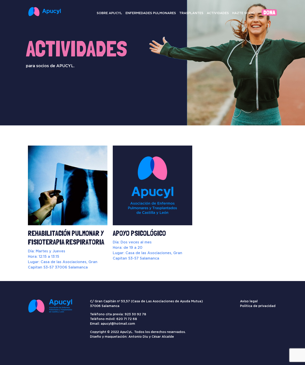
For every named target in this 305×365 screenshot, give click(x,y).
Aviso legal (249, 301)
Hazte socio (243, 13)
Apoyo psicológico (139, 233)
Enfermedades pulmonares (150, 13)
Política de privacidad (258, 306)
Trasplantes (191, 13)
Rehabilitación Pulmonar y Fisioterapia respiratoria (66, 237)
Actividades (218, 13)
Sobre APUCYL (109, 13)
